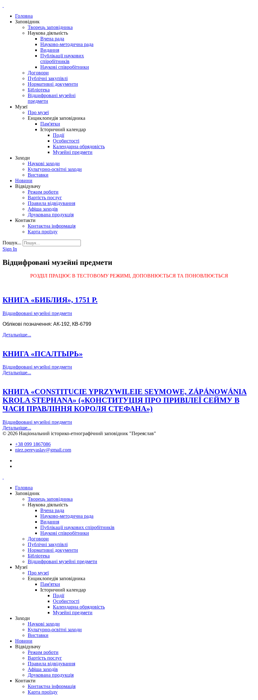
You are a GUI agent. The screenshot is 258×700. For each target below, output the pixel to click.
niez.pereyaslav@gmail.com (43, 449)
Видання (49, 50)
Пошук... (12, 242)
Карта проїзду (43, 231)
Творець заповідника (50, 27)
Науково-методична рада (66, 44)
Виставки (38, 175)
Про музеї (38, 112)
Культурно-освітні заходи (55, 169)
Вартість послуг (45, 197)
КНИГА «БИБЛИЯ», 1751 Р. (50, 300)
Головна (24, 16)
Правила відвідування (51, 203)
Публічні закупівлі (48, 78)
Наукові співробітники (64, 67)
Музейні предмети (73, 152)
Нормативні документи (53, 84)
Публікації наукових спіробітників (62, 58)
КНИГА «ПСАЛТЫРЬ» (43, 354)
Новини (23, 180)
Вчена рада (52, 38)
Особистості (66, 140)
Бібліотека (39, 89)
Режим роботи (43, 192)
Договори (38, 72)
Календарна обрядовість (79, 146)
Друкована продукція (51, 214)
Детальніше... (17, 334)
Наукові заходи (44, 163)
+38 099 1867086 (33, 444)
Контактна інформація (52, 226)
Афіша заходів (43, 209)
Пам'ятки (50, 123)
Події (58, 135)
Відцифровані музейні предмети (37, 313)
